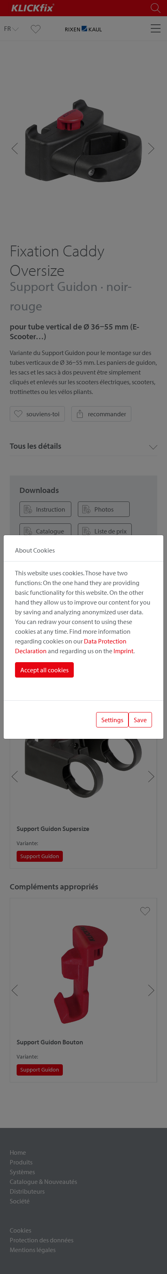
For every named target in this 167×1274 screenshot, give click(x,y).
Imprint (123, 651)
